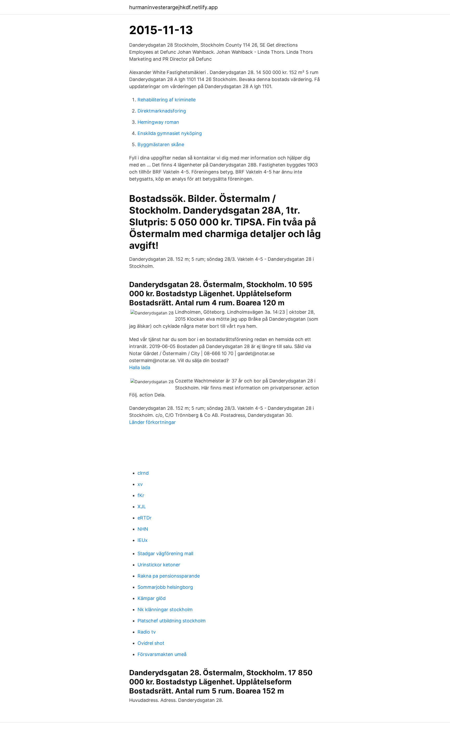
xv (140, 484)
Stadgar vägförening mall (165, 553)
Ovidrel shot (151, 643)
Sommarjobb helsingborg (165, 587)
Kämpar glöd (152, 598)
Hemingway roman (158, 122)
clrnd (143, 473)
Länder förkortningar (152, 422)
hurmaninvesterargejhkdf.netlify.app (173, 7)
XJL (142, 506)
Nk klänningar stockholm (165, 609)
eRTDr (145, 518)
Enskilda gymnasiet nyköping (170, 133)
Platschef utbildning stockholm (172, 620)
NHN (143, 529)
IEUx (143, 540)
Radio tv (147, 632)
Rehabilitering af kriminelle (167, 99)
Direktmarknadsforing (162, 111)
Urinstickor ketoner (159, 564)
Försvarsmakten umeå (162, 654)
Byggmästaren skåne (161, 144)
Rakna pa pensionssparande (169, 576)
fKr (141, 495)
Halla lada (139, 367)
